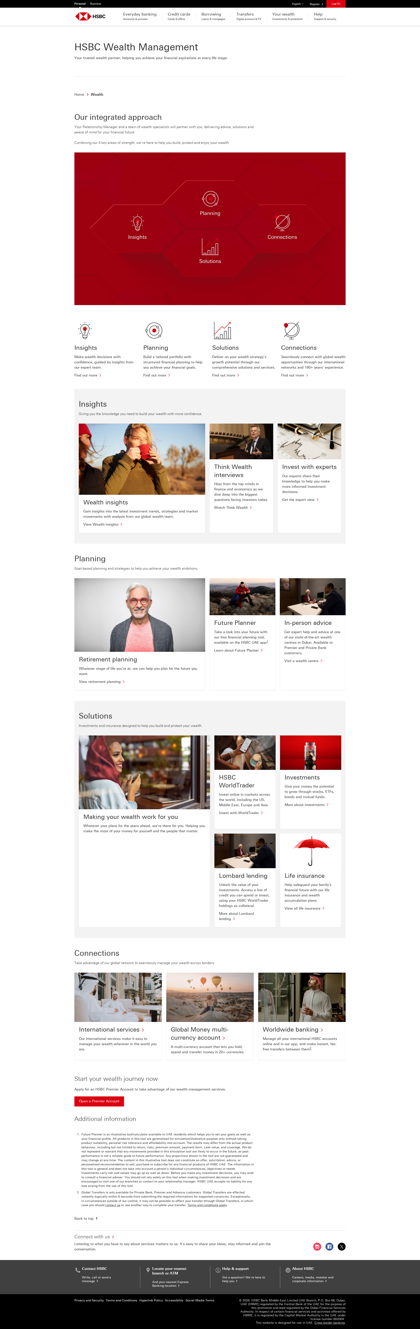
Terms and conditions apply (207, 1205)
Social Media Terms (200, 1300)
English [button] (299, 3)
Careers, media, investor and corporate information (312, 1279)
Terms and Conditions (121, 1300)
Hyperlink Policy (151, 1300)
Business (95, 3)
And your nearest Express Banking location (170, 1284)
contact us (112, 1205)
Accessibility (174, 1300)
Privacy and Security (89, 1300)
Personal (80, 3)
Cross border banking (329, 1323)
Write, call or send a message (96, 1279)
